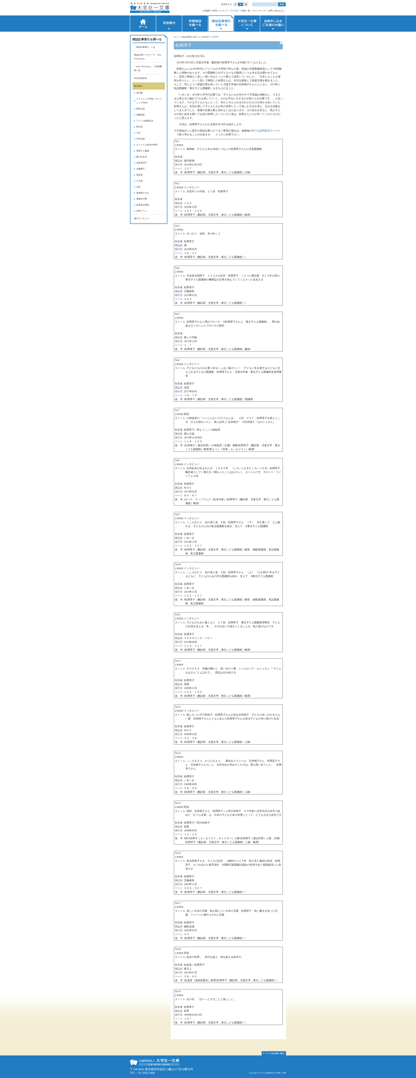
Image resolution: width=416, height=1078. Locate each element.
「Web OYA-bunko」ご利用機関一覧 (148, 68)
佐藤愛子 (140, 169)
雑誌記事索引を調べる (221, 23)
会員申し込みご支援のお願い (273, 23)
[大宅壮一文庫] (149, 7)
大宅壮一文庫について (247, 23)
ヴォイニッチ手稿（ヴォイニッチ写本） (149, 101)
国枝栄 (139, 175)
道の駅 (139, 93)
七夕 (138, 133)
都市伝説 (140, 108)
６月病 (139, 181)
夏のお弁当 (141, 157)
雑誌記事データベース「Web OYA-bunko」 (147, 57)
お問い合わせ (274, 10)
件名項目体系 (140, 78)
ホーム (142, 23)
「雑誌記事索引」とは (144, 47)
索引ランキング (141, 218)
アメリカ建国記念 (144, 121)
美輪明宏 (140, 114)
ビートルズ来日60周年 (147, 145)
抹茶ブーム (141, 211)
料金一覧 (246, 10)
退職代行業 (141, 199)
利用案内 (169, 23)
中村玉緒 (140, 139)
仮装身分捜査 (142, 205)
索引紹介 (205, 37)
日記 (138, 187)
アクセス (235, 10)
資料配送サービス (270, 130)
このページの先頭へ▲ (274, 1053)
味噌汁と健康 (142, 151)
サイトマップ (259, 10)
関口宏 (139, 127)
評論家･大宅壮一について (216, 10)
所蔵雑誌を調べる (195, 23)
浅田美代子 (141, 163)
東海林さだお (142, 193)
